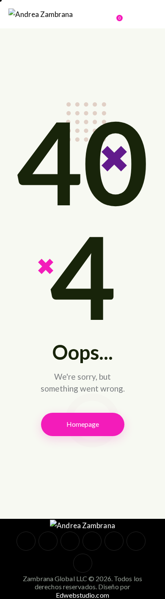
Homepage (82, 424)
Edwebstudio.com (82, 595)
